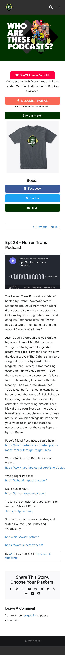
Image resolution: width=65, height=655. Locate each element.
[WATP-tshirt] (33, 122)
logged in (29, 615)
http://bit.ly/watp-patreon (22, 537)
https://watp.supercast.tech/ (24, 545)
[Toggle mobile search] (51, 7)
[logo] (32, 19)
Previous (41, 226)
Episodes (41, 554)
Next (54, 226)
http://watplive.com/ (19, 511)
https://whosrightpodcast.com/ (26, 480)
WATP (12, 554)
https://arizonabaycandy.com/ (25, 493)
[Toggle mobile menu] (58, 7)
